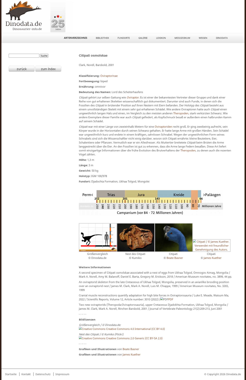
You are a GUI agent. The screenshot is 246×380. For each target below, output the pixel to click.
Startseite (11, 374)
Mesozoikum (182, 37)
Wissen (203, 37)
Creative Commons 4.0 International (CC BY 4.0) (135, 329)
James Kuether (213, 258)
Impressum (62, 374)
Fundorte (124, 37)
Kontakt (26, 374)
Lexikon (161, 37)
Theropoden (180, 113)
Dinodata (222, 37)
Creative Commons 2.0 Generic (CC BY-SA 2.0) (134, 338)
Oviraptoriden (163, 126)
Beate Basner (175, 258)
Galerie (142, 37)
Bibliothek (102, 37)
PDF (170, 299)
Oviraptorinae (109, 76)
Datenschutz (43, 374)
